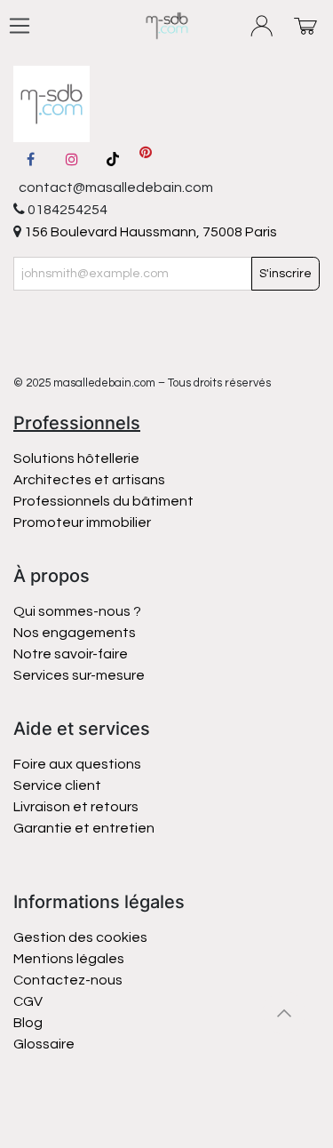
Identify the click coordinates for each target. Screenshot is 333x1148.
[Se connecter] (262, 26)
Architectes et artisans (89, 480)
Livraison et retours (76, 807)
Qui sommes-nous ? (77, 611)
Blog (28, 1023)
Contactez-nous (69, 980)
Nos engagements (76, 633)
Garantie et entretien (84, 828)
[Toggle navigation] (19, 25)
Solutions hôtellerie (76, 458)
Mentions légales (68, 959)
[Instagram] (72, 159)
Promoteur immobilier (82, 522)
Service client (57, 785)
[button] (284, 1013)
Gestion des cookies (80, 937)
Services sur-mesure (79, 675)
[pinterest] (145, 159)
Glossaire (44, 1044)
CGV (28, 1001)
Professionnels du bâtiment (103, 501)
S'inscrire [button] (285, 273)
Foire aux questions (77, 764)
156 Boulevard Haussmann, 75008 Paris (149, 232)
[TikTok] (113, 159)
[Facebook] (30, 159)
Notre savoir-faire (70, 654)
